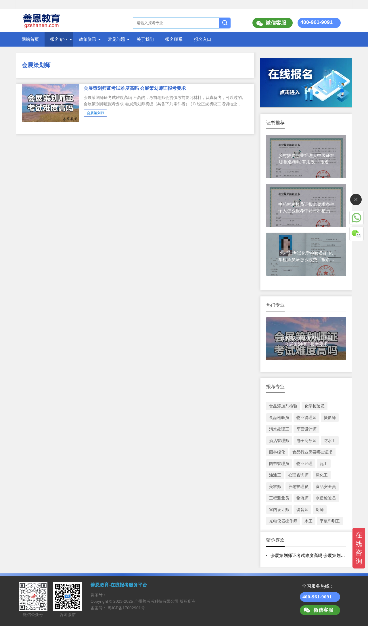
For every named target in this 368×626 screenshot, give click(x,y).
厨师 (320, 509)
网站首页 (30, 39)
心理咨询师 (298, 475)
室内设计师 (279, 509)
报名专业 (59, 39)
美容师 (275, 486)
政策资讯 (87, 39)
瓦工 (324, 463)
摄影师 (330, 417)
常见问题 (116, 39)
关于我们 (145, 39)
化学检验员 (314, 406)
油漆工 (275, 475)
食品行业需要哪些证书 (312, 452)
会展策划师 (36, 65)
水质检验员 (326, 498)
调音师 (302, 509)
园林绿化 (277, 452)
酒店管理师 (279, 440)
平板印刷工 (330, 521)
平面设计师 (306, 429)
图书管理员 (279, 463)
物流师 (302, 498)
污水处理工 (279, 429)
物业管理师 (306, 417)
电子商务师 (306, 440)
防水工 (330, 440)
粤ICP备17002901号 (126, 608)
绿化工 (322, 475)
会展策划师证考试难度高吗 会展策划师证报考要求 (135, 88)
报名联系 (174, 39)
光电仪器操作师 (283, 521)
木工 (308, 521)
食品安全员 (326, 486)
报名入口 (202, 39)
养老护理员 (298, 486)
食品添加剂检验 (283, 406)
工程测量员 (279, 498)
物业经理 (304, 463)
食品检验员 (279, 417)
